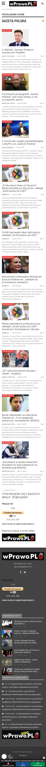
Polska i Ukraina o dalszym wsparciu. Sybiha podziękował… (27, 632)
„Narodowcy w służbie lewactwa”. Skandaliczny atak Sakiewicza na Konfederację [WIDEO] (20, 464)
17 (43, 239)
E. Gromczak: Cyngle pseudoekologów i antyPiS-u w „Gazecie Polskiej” (22, 142)
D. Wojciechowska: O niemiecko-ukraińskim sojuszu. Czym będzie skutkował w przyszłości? (21, 716)
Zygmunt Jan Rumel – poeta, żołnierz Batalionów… (26, 660)
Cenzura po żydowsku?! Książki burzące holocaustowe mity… (26, 670)
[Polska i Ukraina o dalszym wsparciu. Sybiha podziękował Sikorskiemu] (7, 633)
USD (13, 519)
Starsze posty (10, 490)
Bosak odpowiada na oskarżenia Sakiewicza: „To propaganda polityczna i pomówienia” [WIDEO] (20, 417)
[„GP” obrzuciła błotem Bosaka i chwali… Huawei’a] (15, 358)
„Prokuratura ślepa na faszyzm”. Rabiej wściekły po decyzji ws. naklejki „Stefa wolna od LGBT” (22, 188)
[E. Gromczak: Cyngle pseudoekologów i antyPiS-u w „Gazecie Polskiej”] (15, 129)
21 (43, 286)
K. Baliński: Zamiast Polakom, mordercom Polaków (18, 51)
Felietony (7, 30)
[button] (7, 756)
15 (43, 471)
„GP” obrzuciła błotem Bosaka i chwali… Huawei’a (19, 372)
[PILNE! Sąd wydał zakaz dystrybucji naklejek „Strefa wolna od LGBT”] (15, 220)
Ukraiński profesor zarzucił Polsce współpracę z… (28, 622)
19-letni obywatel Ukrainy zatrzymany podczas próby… (26, 641)
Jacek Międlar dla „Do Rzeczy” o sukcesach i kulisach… (27, 651)
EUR (8, 519)
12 (43, 333)
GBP (18, 519)
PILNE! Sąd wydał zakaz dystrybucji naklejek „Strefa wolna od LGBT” (21, 234)
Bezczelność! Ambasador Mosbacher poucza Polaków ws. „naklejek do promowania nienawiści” (22, 279)
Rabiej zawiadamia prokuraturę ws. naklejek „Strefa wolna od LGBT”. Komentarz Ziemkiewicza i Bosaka (21, 326)
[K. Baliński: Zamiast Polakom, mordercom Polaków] (15, 37)
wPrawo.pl (23, 755)
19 (43, 103)
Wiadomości (8, 74)
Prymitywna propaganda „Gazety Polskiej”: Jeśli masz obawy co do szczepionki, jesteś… (20, 96)
